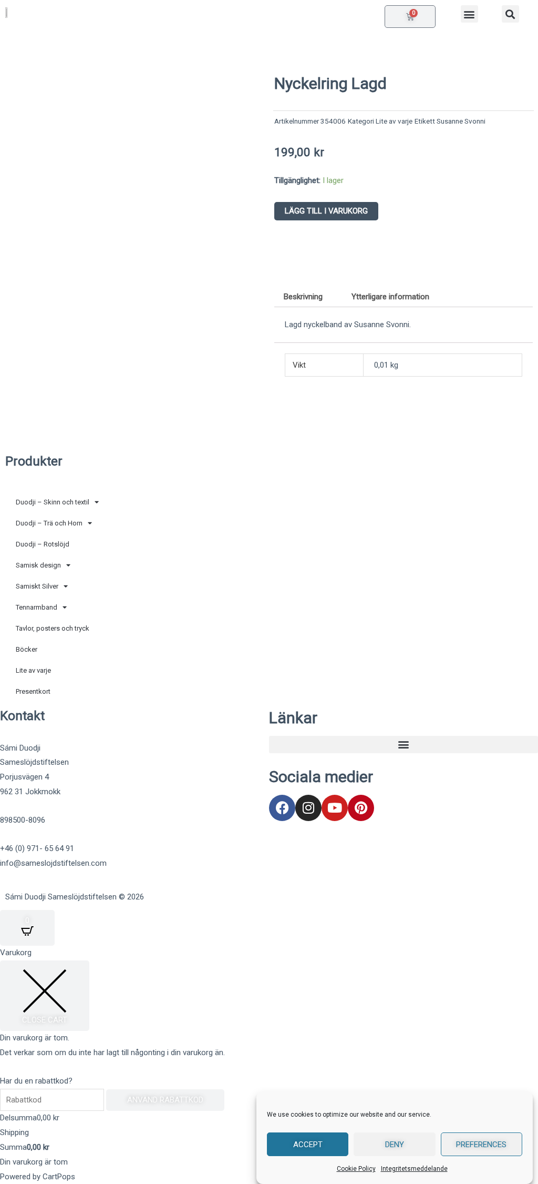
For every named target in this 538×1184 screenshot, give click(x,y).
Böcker (26, 649)
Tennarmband (36, 607)
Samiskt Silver (37, 586)
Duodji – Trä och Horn (49, 523)
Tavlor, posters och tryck (52, 628)
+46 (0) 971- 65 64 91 (37, 848)
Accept (308, 1144)
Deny (394, 1144)
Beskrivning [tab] (303, 296)
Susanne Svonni (461, 121)
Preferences (481, 1144)
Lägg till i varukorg (326, 211)
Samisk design (38, 565)
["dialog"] (269, 1065)
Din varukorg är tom (34, 1162)
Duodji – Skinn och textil (52, 502)
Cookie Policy (356, 1168)
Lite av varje (394, 121)
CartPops (59, 1176)
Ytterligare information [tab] (390, 296)
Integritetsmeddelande (414, 1168)
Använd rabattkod (165, 1100)
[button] (469, 14)
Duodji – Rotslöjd (42, 544)
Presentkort (33, 691)
